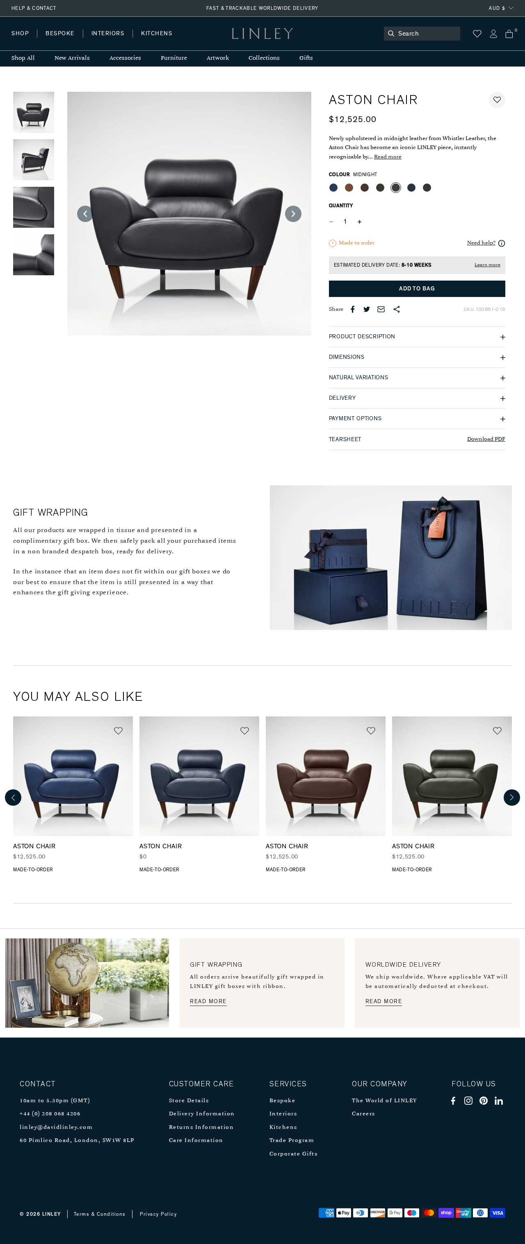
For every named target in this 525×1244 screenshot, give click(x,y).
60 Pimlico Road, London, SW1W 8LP (77, 1141)
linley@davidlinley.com (56, 1127)
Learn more (487, 265)
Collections (264, 58)
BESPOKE (60, 33)
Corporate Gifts (293, 1154)
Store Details (189, 1101)
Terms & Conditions (100, 1214)
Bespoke (282, 1101)
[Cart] (509, 33)
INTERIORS (108, 33)
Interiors (283, 1114)
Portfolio (151, 42)
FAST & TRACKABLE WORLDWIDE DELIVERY (262, 8)
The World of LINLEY (384, 1101)
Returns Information (201, 1127)
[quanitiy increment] (360, 221)
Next (512, 797)
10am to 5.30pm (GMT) (55, 1101)
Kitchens (283, 1127)
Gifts (306, 58)
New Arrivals (72, 58)
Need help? (481, 243)
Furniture (174, 58)
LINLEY (51, 1214)
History (108, 42)
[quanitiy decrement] (333, 221)
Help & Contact (34, 8)
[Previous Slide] (85, 214)
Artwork (218, 58)
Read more (388, 157)
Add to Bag (417, 289)
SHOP (20, 33)
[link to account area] (493, 33)
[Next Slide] (293, 214)
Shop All (23, 58)
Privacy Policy (158, 1214)
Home (19, 42)
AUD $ (497, 8)
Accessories (125, 58)
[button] (497, 100)
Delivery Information (202, 1114)
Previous (13, 797)
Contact (193, 42)
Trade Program (292, 1141)
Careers (363, 1114)
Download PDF (486, 439)
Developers (63, 42)
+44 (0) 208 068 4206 (50, 1114)
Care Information (196, 1141)
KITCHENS (156, 33)
